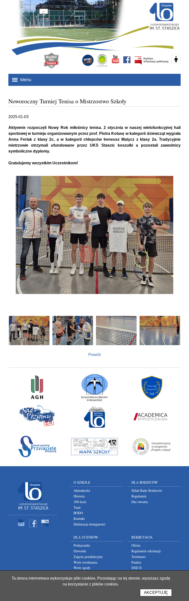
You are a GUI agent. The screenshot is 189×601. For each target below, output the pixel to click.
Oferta (135, 545)
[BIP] (45, 528)
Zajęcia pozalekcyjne (88, 556)
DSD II (136, 567)
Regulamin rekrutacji (146, 551)
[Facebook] (33, 528)
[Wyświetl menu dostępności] (176, 59)
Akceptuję (156, 592)
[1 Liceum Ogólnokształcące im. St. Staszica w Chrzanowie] (164, 16)
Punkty (136, 562)
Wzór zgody (82, 567)
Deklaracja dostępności (89, 524)
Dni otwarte (139, 501)
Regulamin (138, 496)
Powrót (94, 355)
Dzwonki (80, 551)
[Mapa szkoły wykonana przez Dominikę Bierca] (94, 446)
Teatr (77, 507)
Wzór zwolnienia (85, 562)
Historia (79, 496)
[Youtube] (21, 528)
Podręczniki (82, 545)
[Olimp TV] (87, 60)
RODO (78, 512)
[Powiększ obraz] (29, 330)
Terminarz (138, 556)
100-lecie (80, 501)
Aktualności (82, 490)
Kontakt (79, 518)
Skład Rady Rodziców (146, 490)
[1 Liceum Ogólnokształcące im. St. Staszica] (33, 510)
